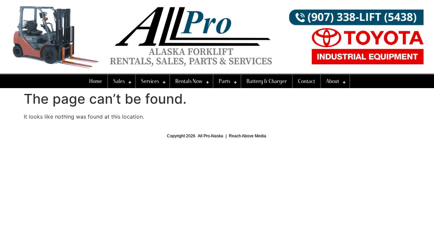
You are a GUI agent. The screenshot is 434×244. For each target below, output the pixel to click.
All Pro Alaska (210, 136)
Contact (306, 81)
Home (95, 81)
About (332, 81)
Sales (119, 81)
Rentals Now (188, 81)
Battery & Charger (266, 81)
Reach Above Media (247, 136)
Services (150, 81)
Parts (224, 81)
